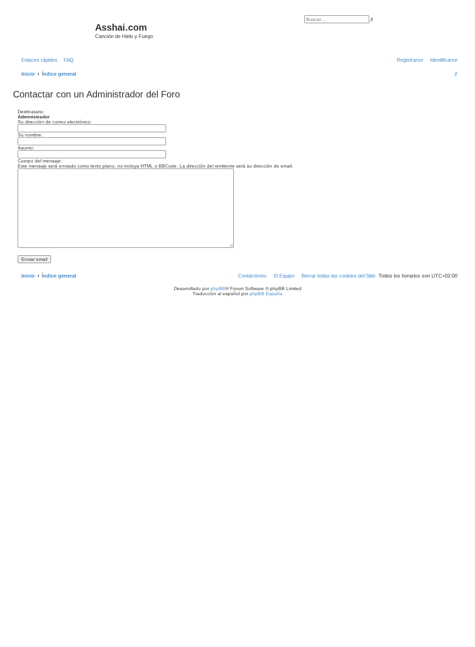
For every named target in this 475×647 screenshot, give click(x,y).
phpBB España (266, 293)
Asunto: (26, 147)
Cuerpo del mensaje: (40, 160)
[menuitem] (67, 59)
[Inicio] (55, 30)
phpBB (218, 288)
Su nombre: (30, 134)
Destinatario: (31, 111)
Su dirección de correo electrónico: (55, 121)
